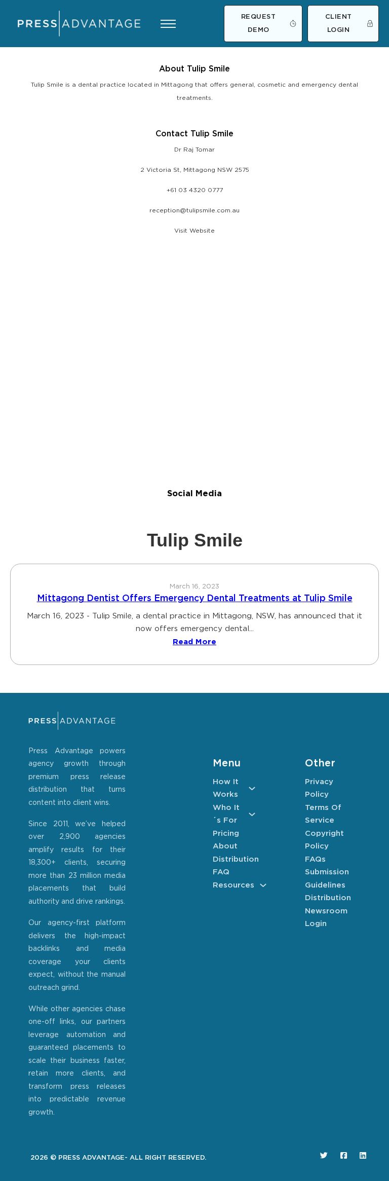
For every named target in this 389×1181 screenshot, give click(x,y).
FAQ (221, 872)
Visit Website (194, 231)
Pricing (226, 833)
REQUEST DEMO (258, 23)
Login (316, 923)
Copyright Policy (324, 840)
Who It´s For (226, 814)
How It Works (226, 788)
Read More (194, 642)
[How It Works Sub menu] (252, 788)
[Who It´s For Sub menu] (252, 814)
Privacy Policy (319, 788)
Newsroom (326, 911)
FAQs (315, 859)
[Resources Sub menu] (263, 885)
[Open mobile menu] (168, 24)
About (225, 846)
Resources (233, 885)
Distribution (234, 859)
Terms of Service (323, 814)
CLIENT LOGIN (338, 23)
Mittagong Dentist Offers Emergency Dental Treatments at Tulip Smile (195, 599)
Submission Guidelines (326, 879)
